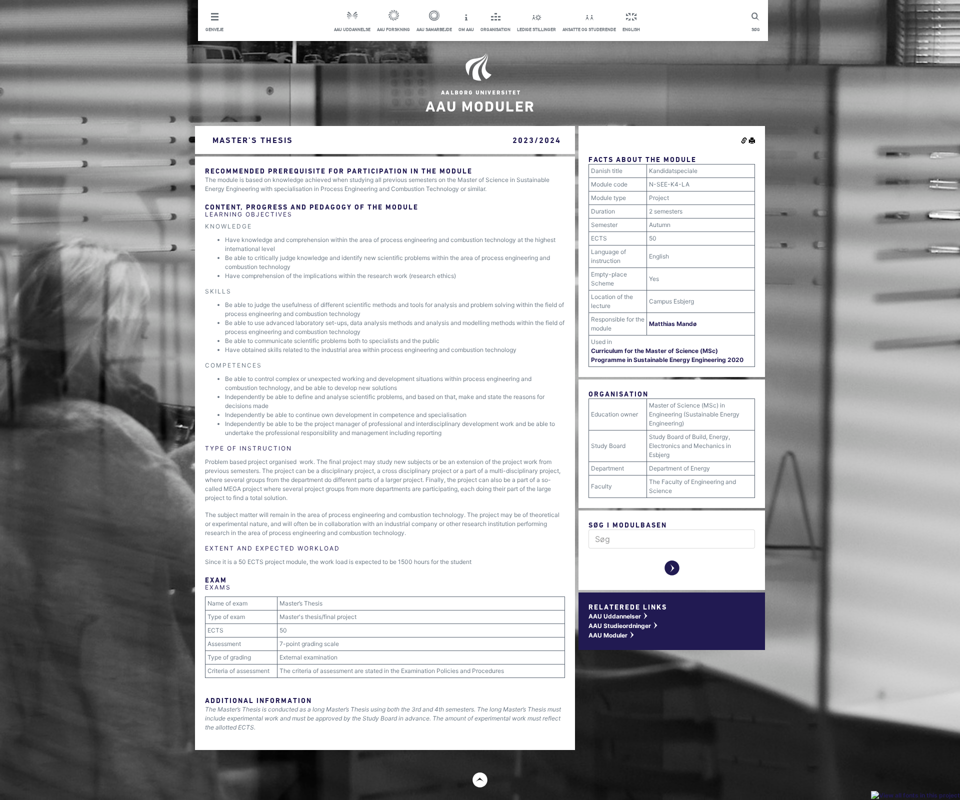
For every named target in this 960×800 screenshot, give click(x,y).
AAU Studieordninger (623, 626)
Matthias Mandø (672, 324)
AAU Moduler (611, 635)
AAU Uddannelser (618, 616)
